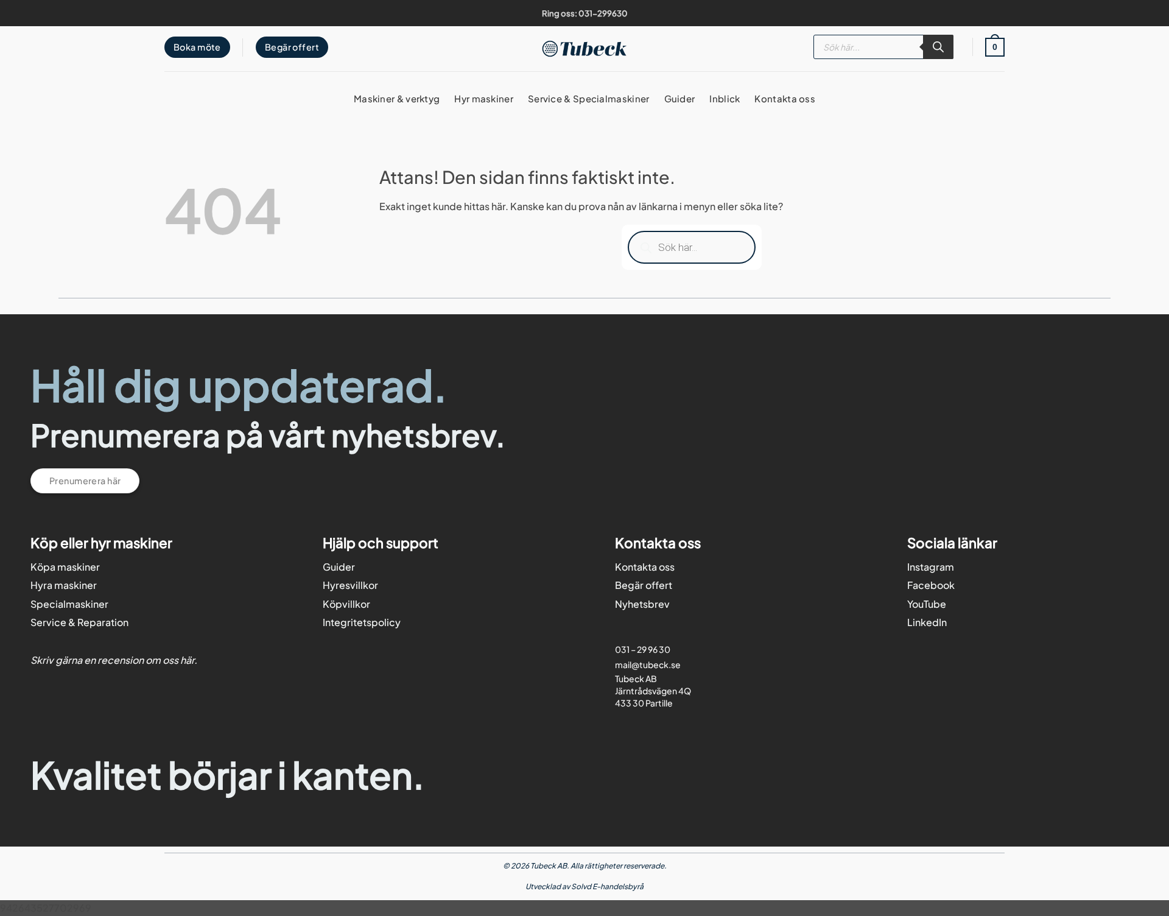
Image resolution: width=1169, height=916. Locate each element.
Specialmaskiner (69, 603)
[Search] (938, 47)
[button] (995, 47)
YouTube (926, 603)
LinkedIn (927, 622)
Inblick (724, 98)
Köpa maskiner (65, 566)
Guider (679, 98)
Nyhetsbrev (642, 603)
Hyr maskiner (483, 98)
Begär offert (643, 585)
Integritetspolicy (362, 622)
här (187, 660)
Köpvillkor (346, 603)
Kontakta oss (784, 98)
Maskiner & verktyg (397, 98)
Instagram (930, 566)
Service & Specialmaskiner (589, 98)
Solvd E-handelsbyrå (607, 886)
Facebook (931, 585)
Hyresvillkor (350, 585)
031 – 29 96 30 (642, 649)
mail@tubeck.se (648, 664)
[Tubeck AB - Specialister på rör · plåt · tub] (585, 48)
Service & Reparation (79, 622)
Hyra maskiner (63, 585)
